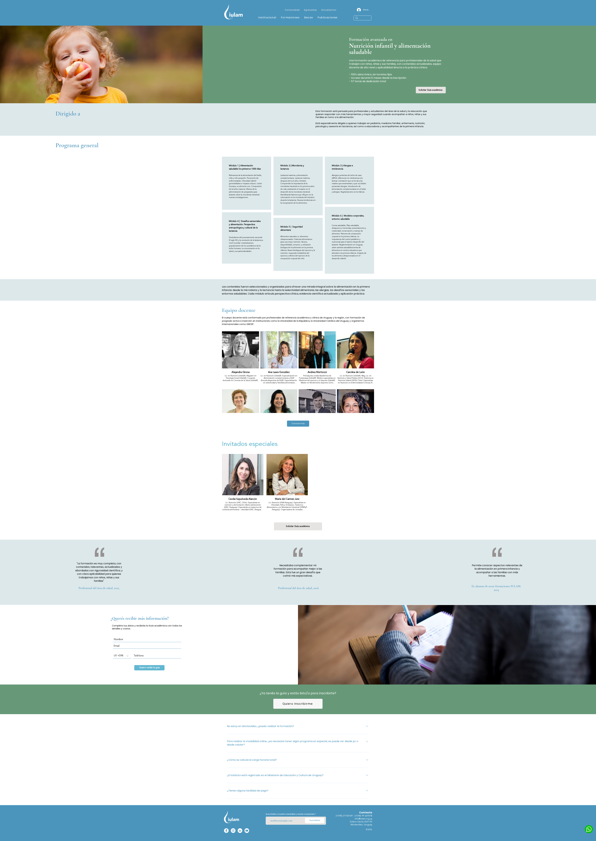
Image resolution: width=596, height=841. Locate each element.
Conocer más (298, 423)
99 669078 (367, 816)
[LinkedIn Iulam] (240, 830)
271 (344, 816)
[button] (310, 10)
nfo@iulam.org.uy (363, 819)
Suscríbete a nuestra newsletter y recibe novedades (290, 814)
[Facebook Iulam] (226, 830)
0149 (350, 816)
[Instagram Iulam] (233, 830)
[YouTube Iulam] (246, 830)
